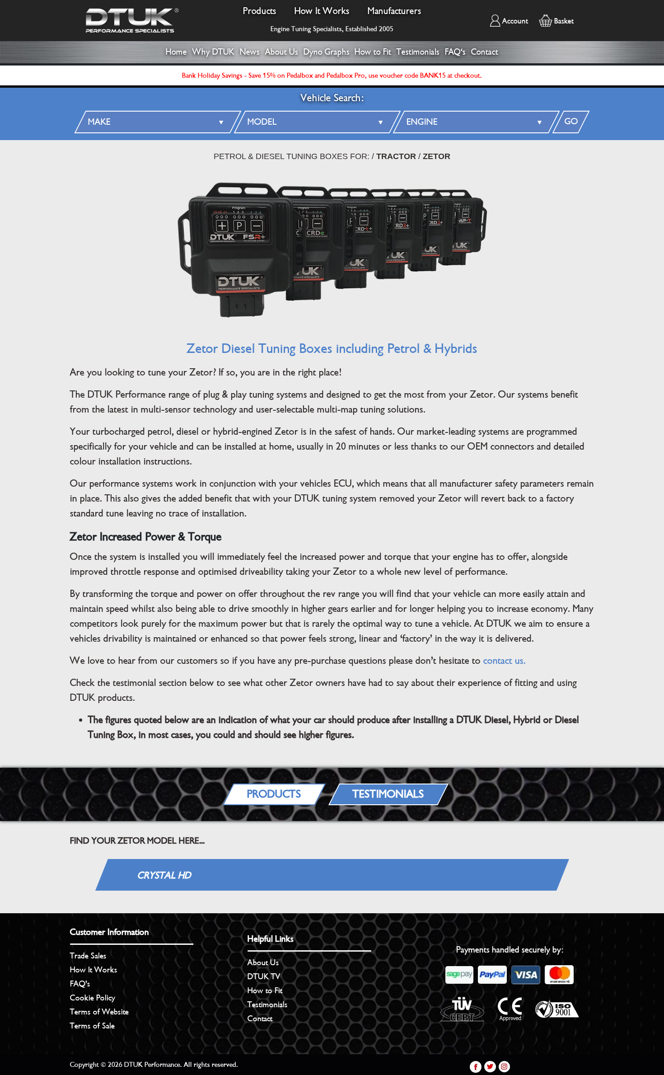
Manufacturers (394, 11)
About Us (281, 52)
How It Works (322, 11)
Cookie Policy (92, 998)
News (250, 52)
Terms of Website (99, 1012)
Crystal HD (164, 875)
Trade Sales (88, 956)
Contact (484, 52)
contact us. (504, 661)
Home (176, 52)
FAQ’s (80, 984)
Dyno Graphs (327, 52)
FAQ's (455, 52)
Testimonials (418, 52)
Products (259, 11)
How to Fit (373, 52)
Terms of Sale (92, 1026)
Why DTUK (213, 52)
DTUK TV (264, 976)
